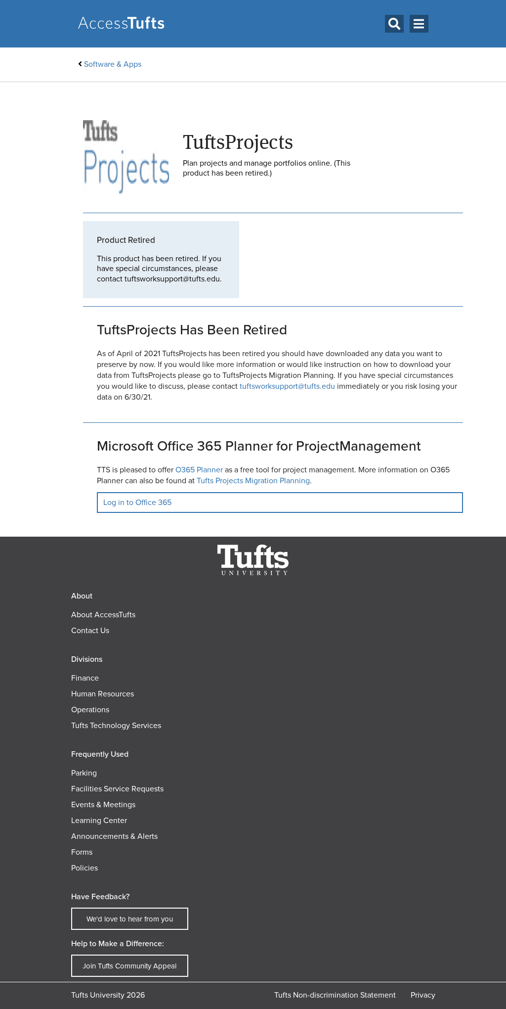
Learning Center (99, 820)
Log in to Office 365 (137, 502)
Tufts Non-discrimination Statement (335, 995)
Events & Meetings (103, 804)
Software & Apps (112, 64)
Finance (85, 678)
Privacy (423, 995)
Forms (81, 852)
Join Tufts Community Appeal (129, 966)
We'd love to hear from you (129, 919)
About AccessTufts (103, 614)
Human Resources (102, 693)
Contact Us (90, 630)
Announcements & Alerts (114, 836)
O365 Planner (199, 469)
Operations (90, 709)
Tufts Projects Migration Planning (253, 480)
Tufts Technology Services (116, 725)
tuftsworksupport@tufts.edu (287, 386)
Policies (84, 867)
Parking (84, 773)
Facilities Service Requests (117, 788)
